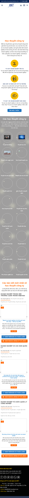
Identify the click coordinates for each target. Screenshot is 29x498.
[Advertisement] (14, 23)
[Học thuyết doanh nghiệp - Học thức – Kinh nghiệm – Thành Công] (11, 5)
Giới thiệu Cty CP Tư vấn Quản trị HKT (10, 473)
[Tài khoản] (21, 5)
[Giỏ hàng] (24, 5)
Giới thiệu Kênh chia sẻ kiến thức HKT (10, 471)
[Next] (27, 319)
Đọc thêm (14, 331)
